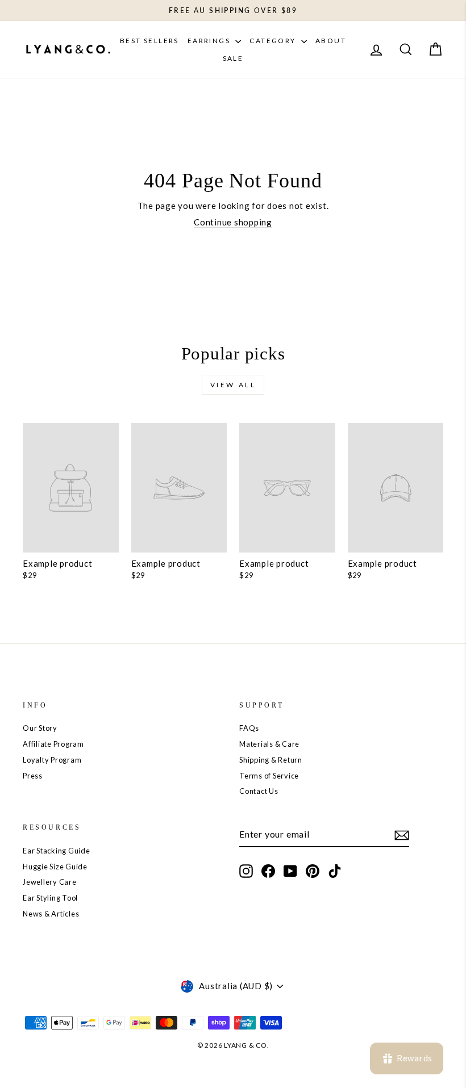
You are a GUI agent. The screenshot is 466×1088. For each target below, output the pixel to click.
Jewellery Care (50, 881)
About (330, 40)
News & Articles (51, 913)
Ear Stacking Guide (56, 850)
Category (273, 40)
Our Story (40, 728)
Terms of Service (269, 775)
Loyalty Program (52, 759)
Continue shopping (233, 222)
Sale (233, 58)
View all (233, 384)
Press (33, 775)
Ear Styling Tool (50, 897)
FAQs (249, 728)
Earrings (210, 40)
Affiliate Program (53, 743)
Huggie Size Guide (55, 866)
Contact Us (258, 791)
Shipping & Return (270, 759)
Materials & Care (269, 743)
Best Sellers (149, 40)
